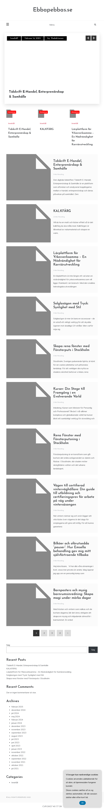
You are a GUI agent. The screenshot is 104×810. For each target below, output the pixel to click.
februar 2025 (17, 706)
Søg (8, 645)
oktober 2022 (17, 755)
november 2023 (18, 729)
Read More (89, 94)
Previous (88, 38)
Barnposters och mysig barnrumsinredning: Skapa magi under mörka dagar (73, 594)
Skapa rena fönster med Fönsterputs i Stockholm (28, 678)
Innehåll (14, 38)
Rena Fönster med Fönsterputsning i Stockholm (67, 439)
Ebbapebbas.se (52, 10)
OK (82, 803)
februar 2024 (17, 719)
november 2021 (18, 762)
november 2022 (18, 752)
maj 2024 (15, 716)
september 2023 (18, 732)
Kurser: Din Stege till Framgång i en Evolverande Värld (69, 392)
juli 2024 (15, 713)
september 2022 (18, 758)
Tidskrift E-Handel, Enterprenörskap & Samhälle (36, 94)
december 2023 (18, 726)
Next (93, 38)
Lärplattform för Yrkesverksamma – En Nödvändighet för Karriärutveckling (83, 137)
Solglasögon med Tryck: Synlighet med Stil (25, 675)
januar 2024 (16, 723)
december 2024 (18, 710)
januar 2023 (16, 749)
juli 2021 (15, 768)
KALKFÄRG (47, 129)
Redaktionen (57, 38)
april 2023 (15, 745)
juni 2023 (15, 742)
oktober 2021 (17, 765)
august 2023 (17, 736)
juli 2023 (15, 739)
